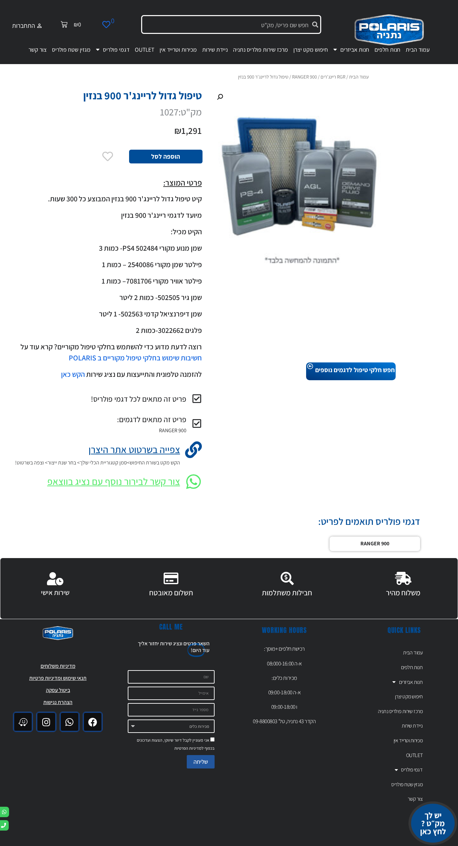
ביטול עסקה (58, 690)
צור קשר (37, 49)
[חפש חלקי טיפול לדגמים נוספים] (310, 366)
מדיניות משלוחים (58, 665)
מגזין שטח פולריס (71, 49)
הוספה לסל (165, 156)
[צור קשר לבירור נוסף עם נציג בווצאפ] (193, 481)
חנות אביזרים (354, 49)
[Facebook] (93, 722)
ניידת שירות (215, 49)
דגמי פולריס (116, 49)
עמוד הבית (418, 49)
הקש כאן (73, 374)
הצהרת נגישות (57, 702)
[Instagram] (46, 722)
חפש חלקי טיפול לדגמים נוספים (355, 369)
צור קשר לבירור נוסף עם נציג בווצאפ (113, 481)
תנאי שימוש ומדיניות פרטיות (58, 678)
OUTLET (144, 49)
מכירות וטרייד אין (178, 49)
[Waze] (23, 722)
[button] (220, 97)
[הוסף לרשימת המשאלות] (107, 156)
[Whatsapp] (69, 722)
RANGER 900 (172, 430)
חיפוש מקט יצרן (310, 49)
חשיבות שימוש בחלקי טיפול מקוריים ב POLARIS (134, 357)
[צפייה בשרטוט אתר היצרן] (193, 449)
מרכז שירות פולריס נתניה (260, 49)
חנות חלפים (387, 49)
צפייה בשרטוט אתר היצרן (134, 449)
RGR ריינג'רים (333, 76)
